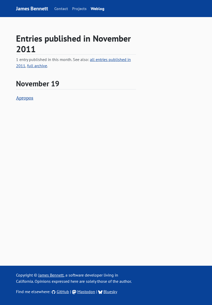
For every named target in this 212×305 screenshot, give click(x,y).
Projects (79, 8)
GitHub (63, 291)
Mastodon (86, 291)
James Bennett (32, 8)
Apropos (24, 98)
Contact (61, 8)
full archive (37, 65)
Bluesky (110, 291)
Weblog (97, 8)
